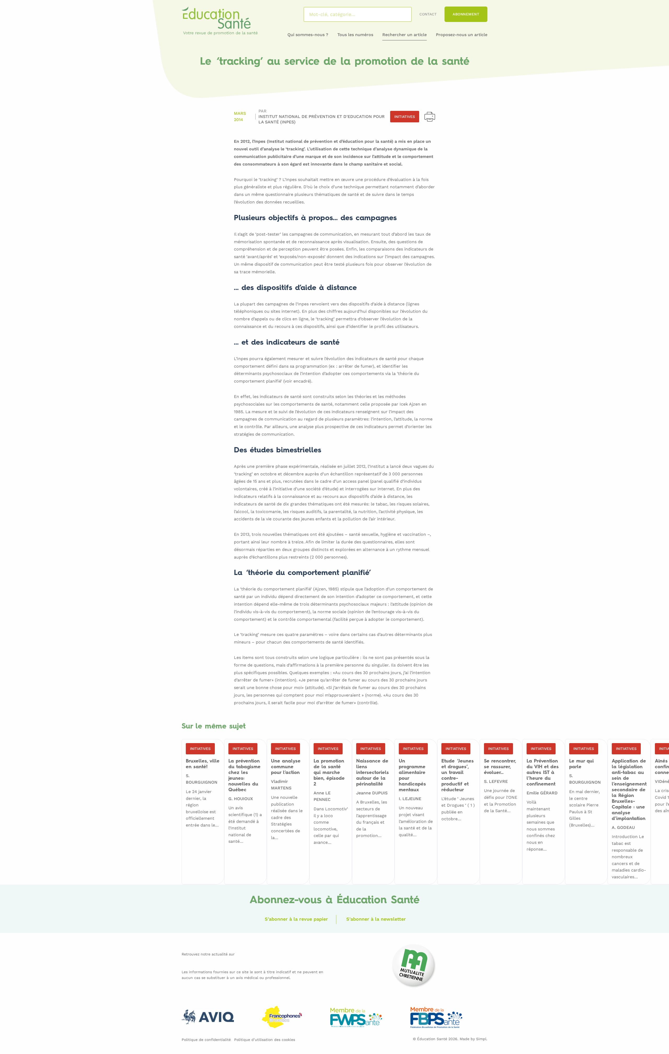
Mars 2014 (240, 116)
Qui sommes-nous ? (307, 34)
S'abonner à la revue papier (296, 919)
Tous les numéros (355, 34)
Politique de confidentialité (206, 1040)
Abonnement (466, 14)
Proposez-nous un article (461, 34)
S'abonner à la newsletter (376, 919)
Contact (428, 14)
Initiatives (404, 117)
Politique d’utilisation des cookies (264, 1040)
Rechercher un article (404, 34)
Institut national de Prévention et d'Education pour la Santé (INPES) (321, 119)
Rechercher (401, 14)
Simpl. (481, 1039)
